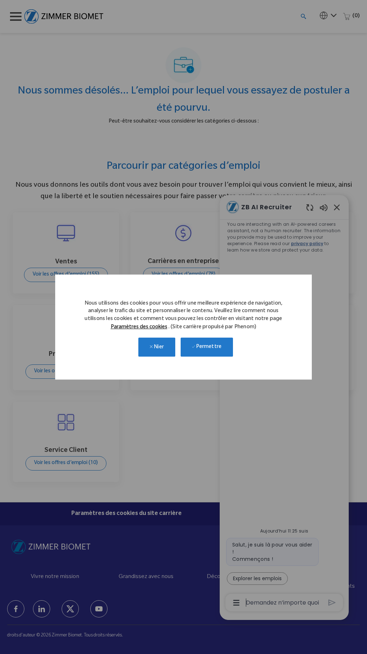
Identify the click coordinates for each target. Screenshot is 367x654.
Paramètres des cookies (139, 327)
